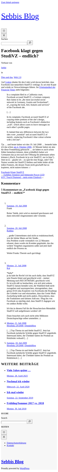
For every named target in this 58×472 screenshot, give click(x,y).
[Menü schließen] (4, 35)
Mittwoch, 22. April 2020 (18, 387)
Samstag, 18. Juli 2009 (17, 343)
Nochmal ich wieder (18, 381)
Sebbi (3, 67)
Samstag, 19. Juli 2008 (17, 206)
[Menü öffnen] (4, 30)
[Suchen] (30, 42)
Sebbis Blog (20, 16)
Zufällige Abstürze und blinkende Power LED (23, 175)
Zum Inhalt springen (10, 2)
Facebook (5, 172)
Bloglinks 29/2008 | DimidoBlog (21, 325)
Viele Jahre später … (19, 370)
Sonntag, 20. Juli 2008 (17, 228)
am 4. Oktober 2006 (23, 147)
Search (4, 418)
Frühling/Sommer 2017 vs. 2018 (25, 403)
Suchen (4, 39)
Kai (8, 268)
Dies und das (7, 77)
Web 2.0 (17, 77)
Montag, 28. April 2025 (17, 376)
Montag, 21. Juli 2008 (16, 265)
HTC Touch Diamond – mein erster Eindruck (21, 177)
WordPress (24, 468)
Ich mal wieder (15, 392)
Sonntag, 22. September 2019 (20, 398)
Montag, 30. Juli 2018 (16, 409)
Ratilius (10, 231)
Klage (13, 172)
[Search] (29, 421)
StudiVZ (20, 172)
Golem (8, 82)
